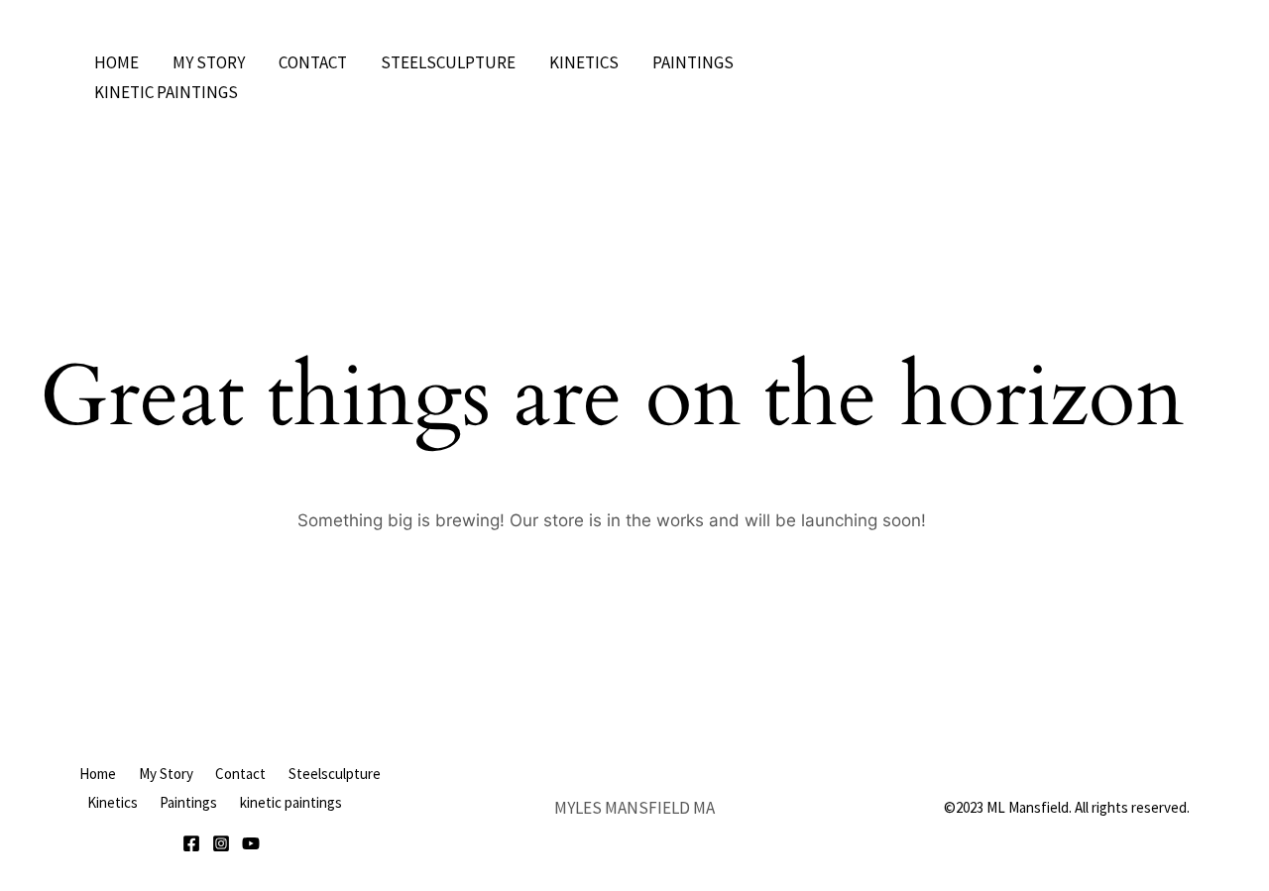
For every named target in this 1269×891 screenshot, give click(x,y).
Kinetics (584, 62)
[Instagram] (221, 843)
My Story (209, 62)
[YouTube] (251, 843)
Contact (313, 62)
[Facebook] (191, 843)
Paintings (693, 62)
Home (116, 62)
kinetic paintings (166, 92)
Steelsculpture (448, 62)
